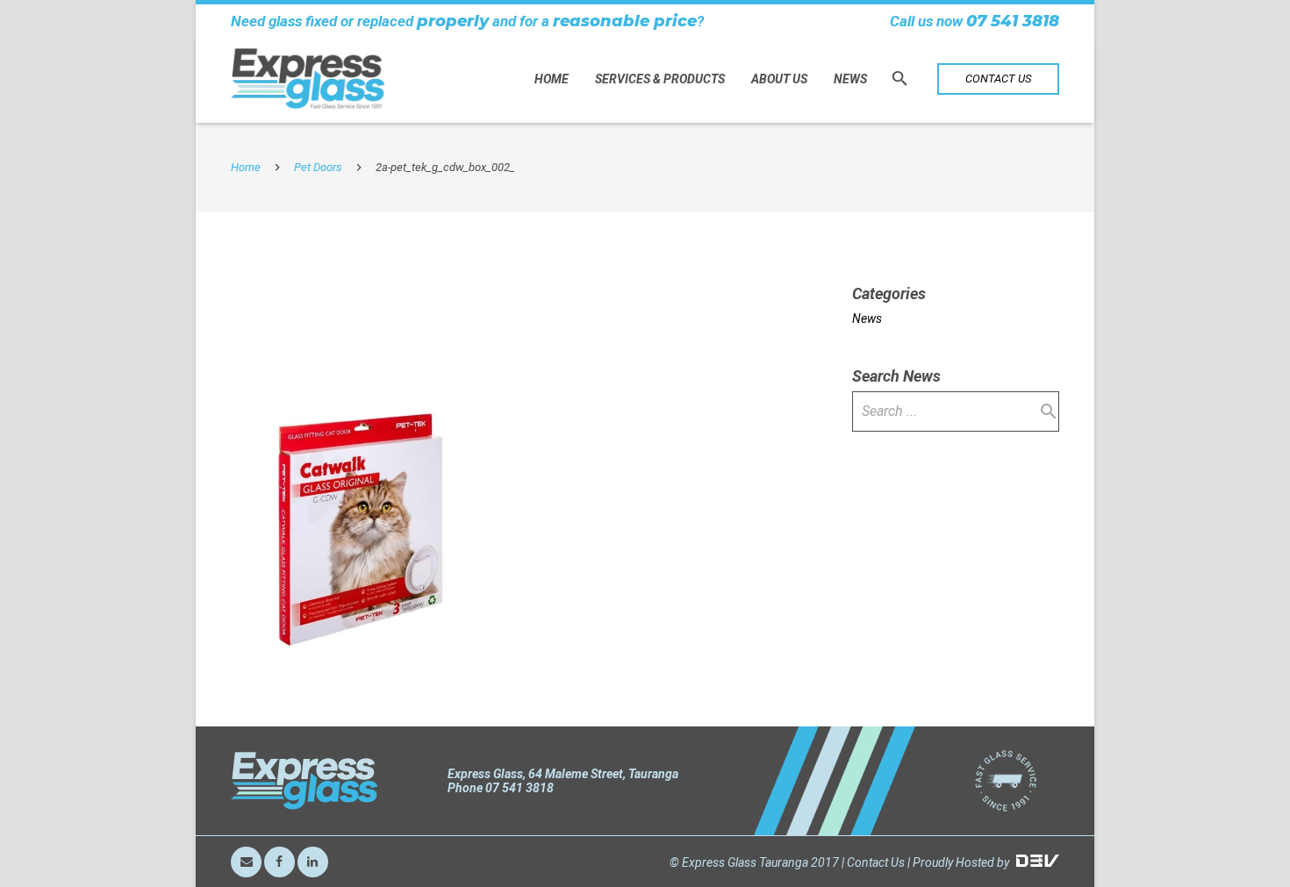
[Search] (900, 78)
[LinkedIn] (312, 862)
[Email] (246, 862)
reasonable (601, 21)
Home (246, 167)
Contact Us (876, 862)
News (867, 318)
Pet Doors (318, 167)
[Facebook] (279, 862)
